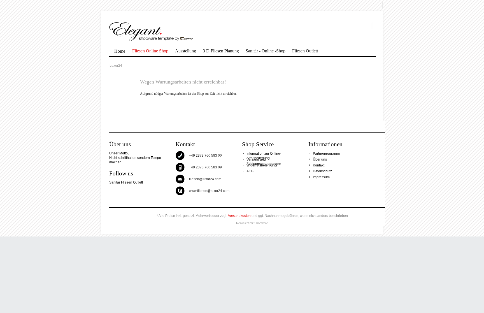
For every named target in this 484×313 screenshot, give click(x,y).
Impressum (321, 177)
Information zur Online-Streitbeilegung (263, 154)
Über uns (320, 159)
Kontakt (318, 165)
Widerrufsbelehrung (261, 165)
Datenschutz (322, 171)
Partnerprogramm (326, 154)
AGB (249, 171)
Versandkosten (239, 216)
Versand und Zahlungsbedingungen (263, 159)
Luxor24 (151, 31)
